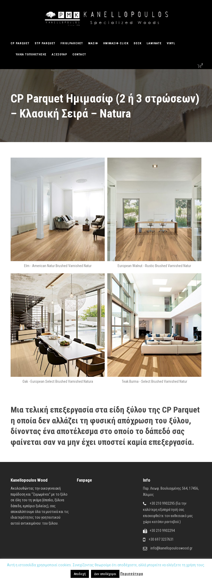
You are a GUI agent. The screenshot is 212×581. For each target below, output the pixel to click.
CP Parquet (20, 43)
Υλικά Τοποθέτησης (31, 54)
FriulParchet (71, 43)
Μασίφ (93, 43)
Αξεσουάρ (59, 54)
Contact (79, 54)
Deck (137, 43)
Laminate (154, 43)
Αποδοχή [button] (80, 574)
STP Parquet (45, 43)
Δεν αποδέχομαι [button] (105, 574)
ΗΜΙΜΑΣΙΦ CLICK (115, 43)
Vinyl (171, 43)
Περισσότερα (131, 573)
